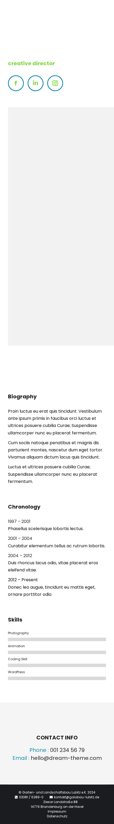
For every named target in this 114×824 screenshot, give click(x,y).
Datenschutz (57, 816)
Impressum (57, 811)
